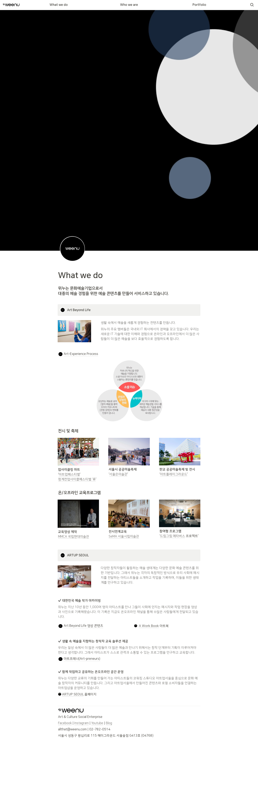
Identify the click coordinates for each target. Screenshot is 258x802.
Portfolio (199, 5)
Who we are (129, 5)
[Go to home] (11, 5)
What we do (59, 5)
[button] (252, 5)
